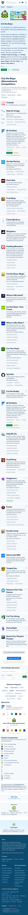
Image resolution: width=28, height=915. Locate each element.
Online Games (18, 693)
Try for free (9, 152)
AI (2, 891)
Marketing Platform (21, 690)
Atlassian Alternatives (20, 875)
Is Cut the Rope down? (14, 798)
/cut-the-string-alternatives (8, 614)
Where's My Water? (7, 63)
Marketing (22, 895)
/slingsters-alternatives (7, 229)
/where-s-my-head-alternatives (9, 293)
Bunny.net (14, 908)
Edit (3, 66)
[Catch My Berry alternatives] (3, 220)
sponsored (21, 831)
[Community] (22, 2)
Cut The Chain (15, 61)
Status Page (16, 69)
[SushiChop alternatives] (3, 460)
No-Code (6, 891)
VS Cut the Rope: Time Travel (11, 762)
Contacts (15, 859)
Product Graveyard (20, 877)
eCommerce (12, 897)
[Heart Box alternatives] (3, 181)
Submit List (5, 879)
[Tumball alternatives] (3, 103)
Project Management (10, 696)
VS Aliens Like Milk (9, 753)
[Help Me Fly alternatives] (3, 434)
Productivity (15, 895)
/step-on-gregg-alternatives (8, 109)
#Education (4, 97)
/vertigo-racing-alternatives (8, 159)
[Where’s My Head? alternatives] (3, 296)
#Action (19, 95)
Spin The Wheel (16, 910)
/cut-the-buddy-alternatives (8, 389)
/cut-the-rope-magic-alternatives (10, 272)
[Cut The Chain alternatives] (3, 349)
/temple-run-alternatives (7, 566)
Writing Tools (5, 899)
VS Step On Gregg (8, 773)
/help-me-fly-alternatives (7, 432)
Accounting (5, 897)
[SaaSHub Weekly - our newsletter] (19, 2)
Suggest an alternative (14, 658)
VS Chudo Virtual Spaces (10, 760)
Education (4, 690)
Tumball (3, 54)
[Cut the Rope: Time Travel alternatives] (3, 307)
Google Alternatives (20, 872)
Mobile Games (10, 693)
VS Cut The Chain (8, 746)
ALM (3, 555)
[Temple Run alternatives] (3, 569)
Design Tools (5, 893)
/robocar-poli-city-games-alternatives (11, 588)
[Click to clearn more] (14, 827)
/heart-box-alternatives (7, 178)
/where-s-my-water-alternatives (9, 321)
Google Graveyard (19, 879)
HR (17, 897)
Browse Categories (7, 868)
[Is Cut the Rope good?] (9, 70)
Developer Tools (14, 891)
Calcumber (13, 811)
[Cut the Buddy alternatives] (3, 392)
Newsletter (5, 882)
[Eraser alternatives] (3, 507)
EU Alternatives (15, 787)
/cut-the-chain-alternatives (8, 347)
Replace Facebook (19, 870)
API (7, 861)
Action (6, 687)
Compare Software (7, 870)
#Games (3, 95)
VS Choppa (7, 775)
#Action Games (11, 95)
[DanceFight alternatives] (3, 629)
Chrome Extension (7, 872)
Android (21, 687)
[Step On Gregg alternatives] (3, 117)
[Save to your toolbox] (4, 19)
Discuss (21, 859)
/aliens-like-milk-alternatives (8, 553)
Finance (14, 901)
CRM (3, 895)
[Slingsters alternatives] (3, 232)
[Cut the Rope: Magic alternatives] (3, 274)
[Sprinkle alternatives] (3, 375)
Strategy (19, 698)
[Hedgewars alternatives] (3, 479)
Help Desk (8, 895)
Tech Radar (18, 868)
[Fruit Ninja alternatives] (3, 199)
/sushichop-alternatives (7, 458)
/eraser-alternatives (6, 505)
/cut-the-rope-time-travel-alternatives (11, 305)
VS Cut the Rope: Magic (10, 744)
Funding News (5, 877)
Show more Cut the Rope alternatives (14, 652)
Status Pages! (5, 875)
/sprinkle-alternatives (6, 372)
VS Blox (6, 758)
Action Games (14, 687)
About (3, 861)
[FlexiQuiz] (3, 131)
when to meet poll (13, 911)
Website (4, 69)
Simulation (20, 696)
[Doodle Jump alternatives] (3, 531)
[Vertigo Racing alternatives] (3, 162)
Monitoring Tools (6, 901)
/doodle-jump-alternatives (8, 529)
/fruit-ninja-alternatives (7, 196)
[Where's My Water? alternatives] (3, 323)
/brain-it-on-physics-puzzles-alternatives (12, 634)
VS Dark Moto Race (9, 751)
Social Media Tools (11, 698)
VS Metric (6, 755)
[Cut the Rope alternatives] (4, 14)
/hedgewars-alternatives (7, 476)
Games (12, 690)
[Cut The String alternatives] (3, 617)
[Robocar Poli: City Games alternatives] (3, 590)
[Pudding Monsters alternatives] (3, 247)
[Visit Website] (26, 161)
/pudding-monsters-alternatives (9, 244)
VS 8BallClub (7, 778)
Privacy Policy (12, 905)
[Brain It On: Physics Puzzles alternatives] (3, 637)
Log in (3, 675)
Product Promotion (7, 859)
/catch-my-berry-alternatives (8, 218)
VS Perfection (7, 765)
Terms (19, 905)
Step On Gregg (12, 54)
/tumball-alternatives (6, 101)
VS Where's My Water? (10, 749)
